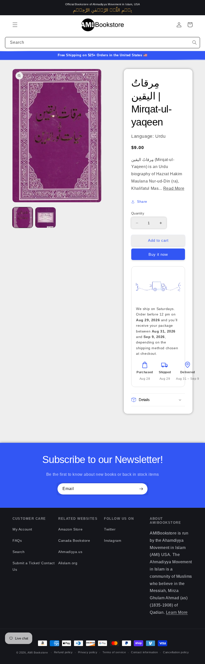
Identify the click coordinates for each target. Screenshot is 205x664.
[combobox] (102, 42)
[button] (15, 24)
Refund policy (63, 652)
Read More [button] (173, 188)
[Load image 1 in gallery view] (22, 217)
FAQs (17, 540)
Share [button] (142, 202)
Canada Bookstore (74, 540)
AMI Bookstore (38, 652)
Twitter (110, 529)
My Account (22, 529)
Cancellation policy (176, 652)
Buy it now (158, 254)
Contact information (144, 652)
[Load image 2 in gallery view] (45, 217)
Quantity (137, 213)
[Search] (194, 42)
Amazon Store (70, 529)
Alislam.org (68, 563)
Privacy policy (88, 652)
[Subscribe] (141, 488)
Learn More (177, 612)
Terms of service (114, 652)
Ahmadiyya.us (70, 552)
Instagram (112, 540)
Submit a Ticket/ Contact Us (33, 566)
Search (18, 552)
